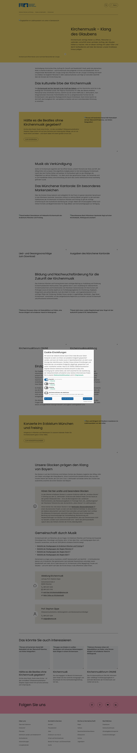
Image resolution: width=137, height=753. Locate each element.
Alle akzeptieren (87, 398)
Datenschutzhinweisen (62, 375)
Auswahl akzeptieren (67, 398)
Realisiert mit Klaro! (88, 401)
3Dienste (52, 381)
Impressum (79, 375)
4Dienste (52, 389)
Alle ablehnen (48, 398)
